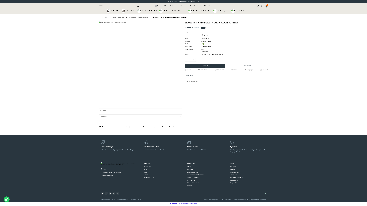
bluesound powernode (137, 127)
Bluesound (205, 38)
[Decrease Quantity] (186, 60)
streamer (182, 127)
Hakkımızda (147, 167)
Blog (145, 169)
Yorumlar (103, 111)
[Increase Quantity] (194, 60)
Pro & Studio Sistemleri (193, 177)
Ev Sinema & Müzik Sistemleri (195, 175)
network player (172, 127)
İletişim (146, 175)
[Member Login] (262, 6)
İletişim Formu (234, 175)
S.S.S (145, 172)
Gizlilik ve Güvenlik (226, 199)
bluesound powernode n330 (156, 127)
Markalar (189, 185)
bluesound (111, 127)
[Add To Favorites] (188, 70)
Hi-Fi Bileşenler (191, 180)
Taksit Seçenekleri (192, 81)
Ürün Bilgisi (189, 75)
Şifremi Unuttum (234, 172)
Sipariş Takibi (234, 180)
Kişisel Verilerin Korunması (258, 199)
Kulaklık (189, 167)
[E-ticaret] (183, 204)
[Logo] (183, 6)
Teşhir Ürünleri (206, 36)
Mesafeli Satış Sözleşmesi (210, 199)
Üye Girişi (232, 169)
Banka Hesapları (149, 177)
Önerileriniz (104, 117)
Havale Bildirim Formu (236, 177)
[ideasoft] (173, 204)
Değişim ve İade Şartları (241, 199)
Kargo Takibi (233, 183)
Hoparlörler (190, 169)
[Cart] (266, 6)
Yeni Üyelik (233, 167)
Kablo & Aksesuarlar (193, 183)
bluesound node (122, 127)
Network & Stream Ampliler (210, 32)
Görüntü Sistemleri (192, 172)
